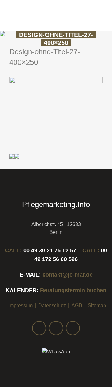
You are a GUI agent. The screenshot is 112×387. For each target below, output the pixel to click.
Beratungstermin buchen (73, 290)
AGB (77, 305)
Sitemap (97, 305)
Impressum (20, 305)
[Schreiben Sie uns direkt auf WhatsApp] (56, 352)
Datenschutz (52, 305)
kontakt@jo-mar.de (67, 275)
